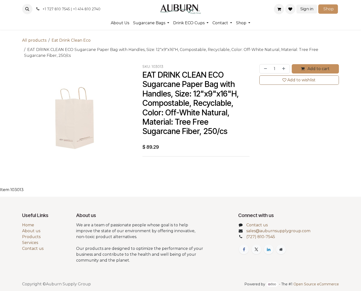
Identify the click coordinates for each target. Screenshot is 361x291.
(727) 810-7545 (260, 236)
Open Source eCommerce (316, 284)
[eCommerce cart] (279, 9)
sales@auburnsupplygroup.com (278, 231)
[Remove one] (264, 68)
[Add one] (285, 68)
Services (30, 242)
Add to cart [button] (318, 68)
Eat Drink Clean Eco (71, 40)
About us (31, 231)
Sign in (306, 9)
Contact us (32, 248)
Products (31, 236)
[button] (27, 9)
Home (28, 225)
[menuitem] (120, 23)
